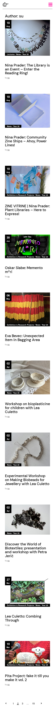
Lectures (11, 54)
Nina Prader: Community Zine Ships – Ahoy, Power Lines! (26, 141)
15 (33, 703)
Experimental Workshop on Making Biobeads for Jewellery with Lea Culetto (27, 480)
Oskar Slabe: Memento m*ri (24, 269)
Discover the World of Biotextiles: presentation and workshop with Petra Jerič (26, 550)
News (18, 54)
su (8, 77)
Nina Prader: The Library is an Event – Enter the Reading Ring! (27, 69)
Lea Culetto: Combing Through (23, 618)
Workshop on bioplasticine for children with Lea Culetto (27, 408)
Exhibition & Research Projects (20, 195)
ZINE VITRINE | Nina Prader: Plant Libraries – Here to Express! (27, 210)
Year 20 (25, 54)
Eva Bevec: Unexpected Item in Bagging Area (24, 337)
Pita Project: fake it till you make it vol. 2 (27, 678)
